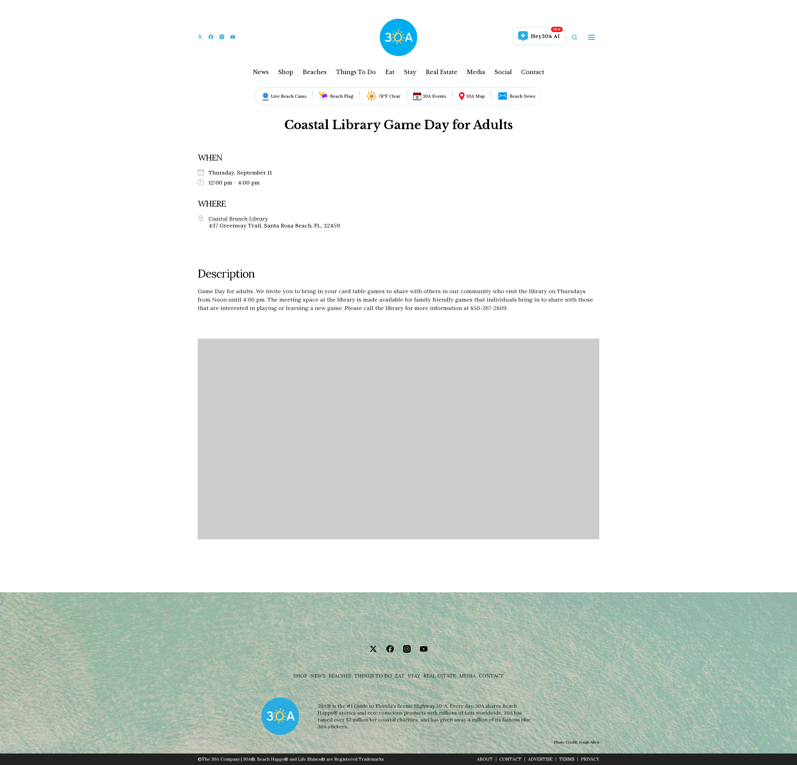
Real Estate (441, 72)
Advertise (540, 759)
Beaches (315, 72)
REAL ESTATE (439, 676)
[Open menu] (591, 37)
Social (503, 72)
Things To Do (356, 72)
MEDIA (467, 676)
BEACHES (339, 676)
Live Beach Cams (288, 96)
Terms (566, 759)
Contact (532, 72)
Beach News (522, 96)
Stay (410, 72)
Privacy (590, 759)
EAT (400, 676)
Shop (285, 72)
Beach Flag (341, 96)
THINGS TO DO (373, 676)
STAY (414, 676)
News (261, 72)
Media (476, 72)
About (485, 759)
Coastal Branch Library (238, 218)
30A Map (475, 96)
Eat (389, 72)
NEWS (317, 676)
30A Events (434, 96)
